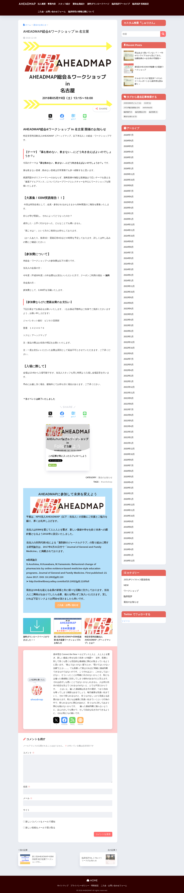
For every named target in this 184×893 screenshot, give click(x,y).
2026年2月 (129, 163)
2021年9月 (129, 398)
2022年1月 (129, 381)
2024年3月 (129, 269)
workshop (107, 482)
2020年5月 (129, 476)
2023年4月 (129, 320)
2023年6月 (129, 308)
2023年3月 (129, 325)
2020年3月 (129, 488)
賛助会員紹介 (79, 4)
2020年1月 (129, 499)
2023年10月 (129, 292)
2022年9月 (129, 353)
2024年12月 (129, 224)
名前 (26, 787)
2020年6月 (129, 471)
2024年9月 (129, 241)
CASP (147, 103)
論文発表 (153, 112)
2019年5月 (129, 544)
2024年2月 (129, 275)
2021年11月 (129, 393)
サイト (26, 810)
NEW (126, 585)
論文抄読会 (140, 112)
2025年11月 (129, 174)
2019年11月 (129, 510)
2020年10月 (129, 454)
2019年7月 (129, 532)
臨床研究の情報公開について (81, 12)
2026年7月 (129, 135)
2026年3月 (129, 157)
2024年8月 (129, 247)
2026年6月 (129, 140)
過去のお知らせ (105, 477)
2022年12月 (129, 342)
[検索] (163, 34)
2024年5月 (129, 258)
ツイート (126, 621)
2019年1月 (129, 555)
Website (80, 724)
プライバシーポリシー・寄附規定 (84, 886)
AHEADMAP (27, 4)
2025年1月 (129, 219)
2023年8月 (129, 303)
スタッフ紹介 (64, 4)
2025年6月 (129, 196)
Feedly (72, 724)
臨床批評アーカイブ (121, 4)
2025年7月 (129, 191)
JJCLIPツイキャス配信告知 (137, 579)
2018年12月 (129, 561)
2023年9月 (129, 297)
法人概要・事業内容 (47, 4)
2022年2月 (129, 376)
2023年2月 (129, 331)
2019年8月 (129, 527)
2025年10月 (129, 180)
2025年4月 (129, 208)
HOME (93, 880)
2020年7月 (129, 465)
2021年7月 (129, 409)
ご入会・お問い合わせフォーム (52, 12)
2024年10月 (129, 236)
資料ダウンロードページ (98, 4)
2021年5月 (129, 420)
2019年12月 (129, 505)
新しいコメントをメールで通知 (40, 821)
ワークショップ (131, 591)
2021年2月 (129, 437)
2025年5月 (129, 202)
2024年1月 (129, 280)
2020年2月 (129, 493)
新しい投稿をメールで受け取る (40, 827)
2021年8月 (129, 404)
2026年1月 (129, 168)
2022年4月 (129, 370)
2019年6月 (129, 538)
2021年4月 (129, 426)
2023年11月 (129, 286)
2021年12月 (129, 387)
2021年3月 (129, 432)
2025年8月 (129, 185)
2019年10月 (129, 516)
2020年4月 (129, 482)
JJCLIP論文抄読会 (132, 107)
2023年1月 (129, 336)
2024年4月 (129, 264)
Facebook (64, 724)
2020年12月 (129, 449)
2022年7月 (129, 359)
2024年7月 (129, 252)
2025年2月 (129, 213)
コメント (28, 753)
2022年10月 (129, 348)
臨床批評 (128, 112)
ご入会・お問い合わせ (67, 605)
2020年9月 (129, 460)
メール (27, 798)
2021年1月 (129, 443)
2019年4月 (129, 549)
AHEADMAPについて (132, 103)
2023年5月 (129, 314)
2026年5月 (129, 146)
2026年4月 (129, 152)
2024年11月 (129, 230)
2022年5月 (129, 364)
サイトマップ (62, 886)
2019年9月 (129, 521)
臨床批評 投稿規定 (140, 4)
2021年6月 (129, 415)
